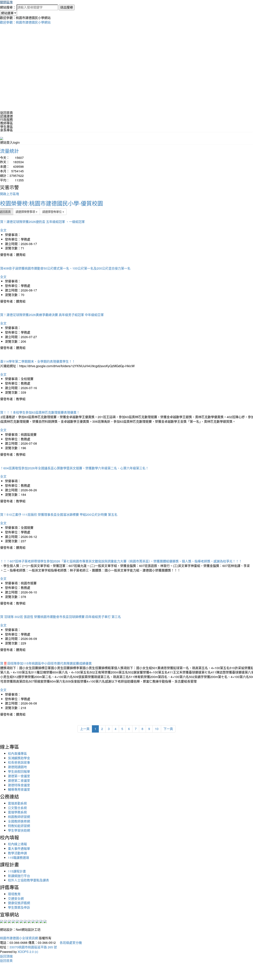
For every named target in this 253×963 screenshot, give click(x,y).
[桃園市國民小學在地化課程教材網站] (5, 921)
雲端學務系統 (17, 812)
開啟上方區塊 (9, 193)
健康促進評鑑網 (19, 903)
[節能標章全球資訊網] (21, 921)
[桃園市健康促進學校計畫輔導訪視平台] (45, 921)
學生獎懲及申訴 (19, 907)
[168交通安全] (1, 921)
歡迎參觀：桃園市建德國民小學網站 (25, 22)
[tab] (126, 116)
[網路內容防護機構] (9, 921)
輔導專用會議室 (19, 789)
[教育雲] (33, 921)
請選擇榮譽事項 (26, 211)
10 (157, 728)
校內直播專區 (17, 753)
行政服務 (6, 119)
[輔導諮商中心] (37, 921)
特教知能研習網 (19, 825)
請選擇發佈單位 (52, 211)
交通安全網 (16, 898)
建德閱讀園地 (17, 767)
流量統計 (9, 150)
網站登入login (10, 142)
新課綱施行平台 (19, 875)
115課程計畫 (17, 871)
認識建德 (6, 116)
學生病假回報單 (19, 771)
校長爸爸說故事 (19, 762)
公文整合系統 (17, 807)
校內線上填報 (17, 844)
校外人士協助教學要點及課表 (28, 880)
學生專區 (6, 126)
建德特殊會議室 (19, 785)
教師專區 (6, 123)
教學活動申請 (17, 853)
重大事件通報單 (19, 848)
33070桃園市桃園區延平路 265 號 (33, 947)
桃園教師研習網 (19, 816)
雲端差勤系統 (17, 803)
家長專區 (6, 130)
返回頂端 (6, 956)
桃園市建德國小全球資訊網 (19, 938)
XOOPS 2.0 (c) (28, 951)
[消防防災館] (17, 921)
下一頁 (168, 728)
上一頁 (85, 728)
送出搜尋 (66, 7)
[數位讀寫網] (29, 921)
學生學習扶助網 (19, 830)
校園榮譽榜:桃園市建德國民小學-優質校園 (51, 203)
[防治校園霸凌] (25, 921)
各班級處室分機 (69, 942)
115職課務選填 (18, 857)
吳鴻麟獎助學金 (19, 758)
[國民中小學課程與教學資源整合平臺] (41, 921)
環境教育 (14, 894)
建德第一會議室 (19, 776)
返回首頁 (6, 112)
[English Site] (1, 138)
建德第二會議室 (19, 780)
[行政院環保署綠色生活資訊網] (13, 921)
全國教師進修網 (19, 821)
